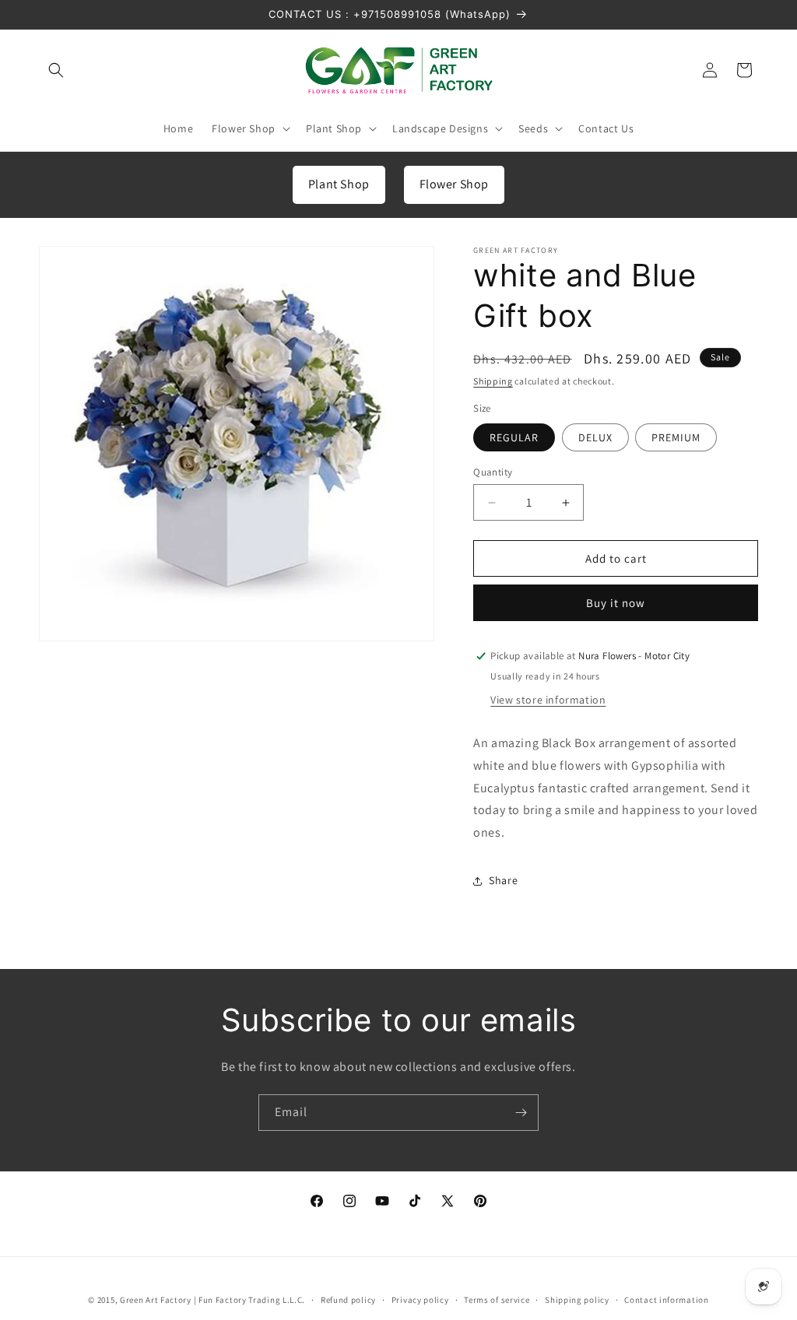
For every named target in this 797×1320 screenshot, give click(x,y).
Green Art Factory (155, 1299)
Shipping (493, 381)
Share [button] (503, 880)
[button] (56, 70)
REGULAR (514, 437)
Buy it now (615, 602)
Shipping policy (577, 1299)
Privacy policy (420, 1299)
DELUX (595, 437)
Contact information (666, 1299)
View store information (548, 700)
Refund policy (348, 1299)
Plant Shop (339, 184)
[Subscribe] (521, 1112)
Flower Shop (455, 184)
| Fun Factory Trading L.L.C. (250, 1299)
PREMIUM (675, 437)
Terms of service (496, 1299)
